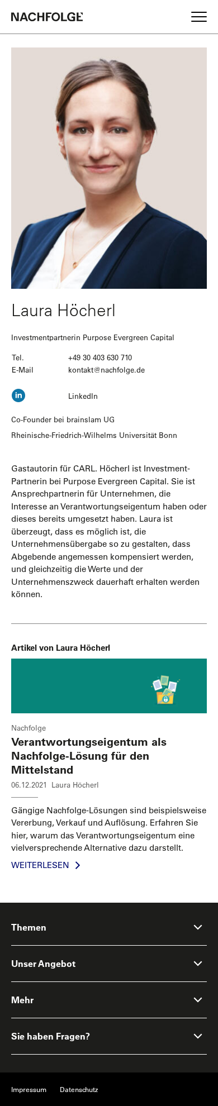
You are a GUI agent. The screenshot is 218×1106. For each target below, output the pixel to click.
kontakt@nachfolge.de (106, 369)
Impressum (28, 1089)
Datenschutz (79, 1089)
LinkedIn (83, 396)
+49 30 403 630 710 (100, 357)
